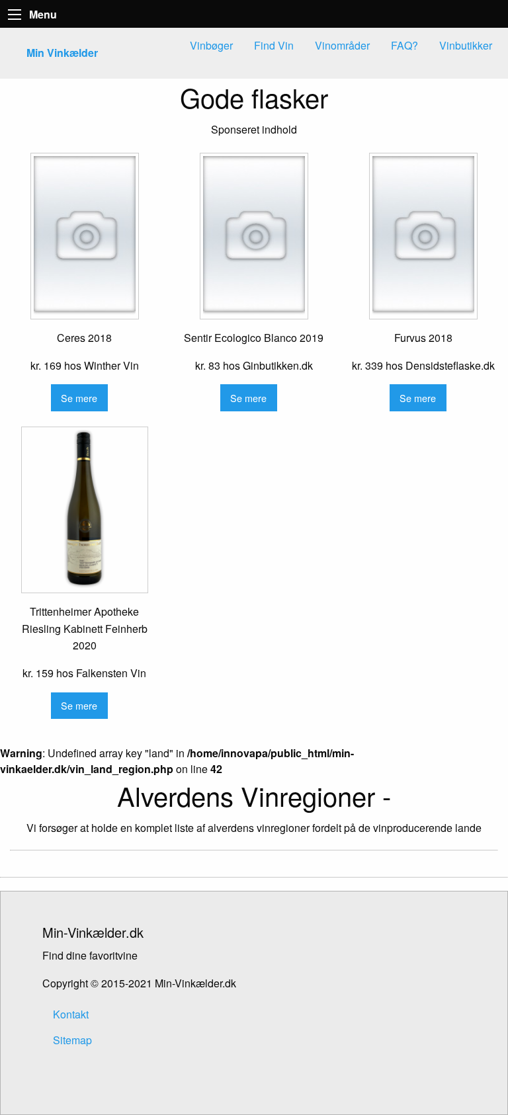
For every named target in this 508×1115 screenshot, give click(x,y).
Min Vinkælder (62, 52)
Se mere (79, 398)
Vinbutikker (465, 45)
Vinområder (342, 45)
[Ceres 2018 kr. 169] (84, 236)
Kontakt (71, 1014)
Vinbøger (211, 45)
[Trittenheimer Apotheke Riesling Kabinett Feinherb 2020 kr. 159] (84, 510)
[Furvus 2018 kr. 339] (423, 236)
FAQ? (404, 45)
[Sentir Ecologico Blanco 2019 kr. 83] (254, 236)
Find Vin (274, 45)
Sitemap (72, 1040)
